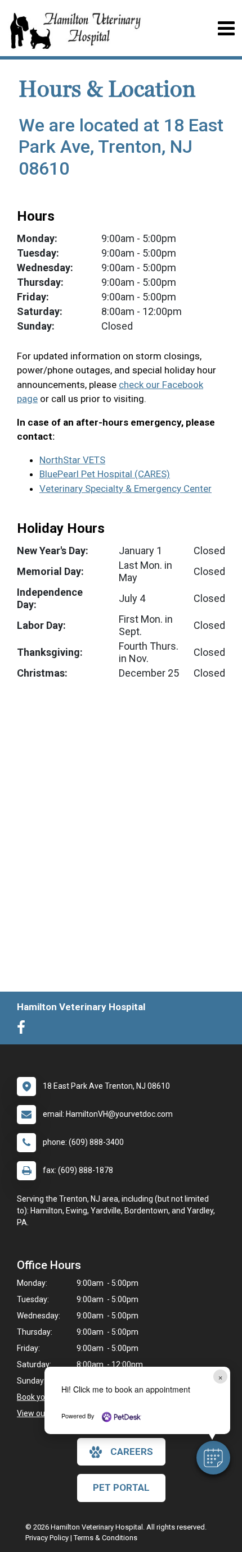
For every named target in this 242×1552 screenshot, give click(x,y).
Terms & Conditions (105, 1537)
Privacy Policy (47, 1537)
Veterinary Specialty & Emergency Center (125, 488)
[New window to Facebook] (24, 1029)
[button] (213, 1458)
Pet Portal (121, 1487)
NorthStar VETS (72, 459)
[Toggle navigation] (226, 28)
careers (131, 1451)
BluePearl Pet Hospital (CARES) (104, 474)
